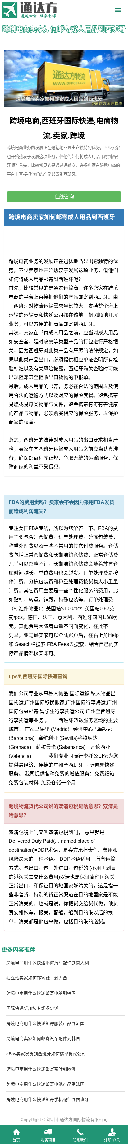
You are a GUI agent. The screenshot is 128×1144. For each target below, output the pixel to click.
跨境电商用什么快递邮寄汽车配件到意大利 (47, 962)
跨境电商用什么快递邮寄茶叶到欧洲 (41, 1069)
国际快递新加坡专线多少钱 (32, 1008)
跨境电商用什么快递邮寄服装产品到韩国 (45, 1023)
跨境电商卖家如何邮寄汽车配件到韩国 (43, 1038)
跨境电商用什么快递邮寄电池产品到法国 (45, 1084)
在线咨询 (64, 196)
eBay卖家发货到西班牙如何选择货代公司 (46, 1053)
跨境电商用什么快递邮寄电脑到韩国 (41, 993)
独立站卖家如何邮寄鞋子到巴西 (36, 977)
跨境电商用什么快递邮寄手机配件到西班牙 (47, 1099)
